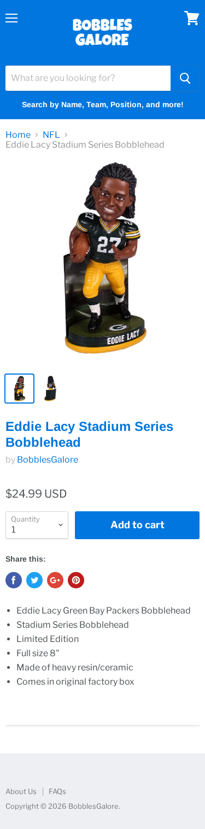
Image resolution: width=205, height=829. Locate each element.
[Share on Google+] (55, 580)
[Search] (185, 78)
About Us (21, 791)
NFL (51, 135)
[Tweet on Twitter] (34, 580)
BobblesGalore (47, 459)
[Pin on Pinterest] (76, 580)
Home (18, 135)
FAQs (57, 791)
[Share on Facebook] (13, 580)
